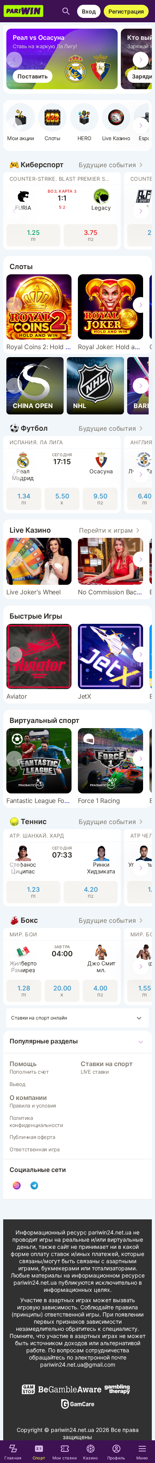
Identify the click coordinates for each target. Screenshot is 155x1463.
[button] (84, 122)
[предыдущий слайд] (14, 60)
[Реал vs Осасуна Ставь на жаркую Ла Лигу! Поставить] (63, 87)
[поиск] (66, 11)
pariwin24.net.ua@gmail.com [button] (77, 1364)
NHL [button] (79, 406)
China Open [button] (33, 406)
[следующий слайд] (141, 60)
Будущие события (107, 164)
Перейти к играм (106, 530)
